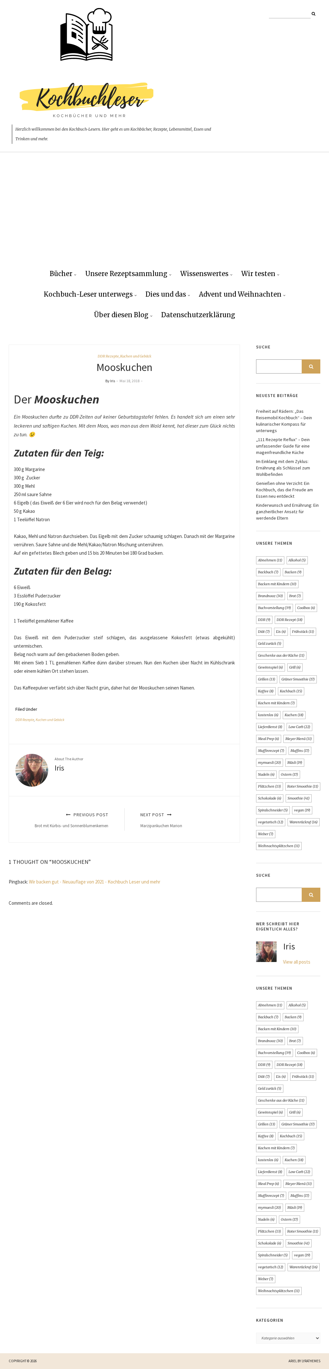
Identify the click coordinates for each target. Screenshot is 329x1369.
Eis (281, 631)
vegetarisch (270, 822)
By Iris (110, 380)
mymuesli (269, 762)
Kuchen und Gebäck (135, 356)
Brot (295, 596)
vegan (302, 810)
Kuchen (294, 715)
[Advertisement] (164, 216)
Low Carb (299, 727)
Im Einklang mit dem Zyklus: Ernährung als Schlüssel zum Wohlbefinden (283, 467)
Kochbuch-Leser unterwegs (88, 294)
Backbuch (268, 572)
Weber (265, 834)
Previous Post (71, 820)
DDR (264, 619)
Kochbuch (291, 691)
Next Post (161, 820)
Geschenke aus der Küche (281, 655)
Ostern (289, 774)
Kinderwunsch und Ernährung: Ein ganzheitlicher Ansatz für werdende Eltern (287, 511)
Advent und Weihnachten (240, 294)
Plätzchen (269, 786)
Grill (295, 667)
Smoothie (299, 798)
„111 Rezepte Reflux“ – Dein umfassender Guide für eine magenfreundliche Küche (283, 446)
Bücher (61, 274)
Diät (264, 631)
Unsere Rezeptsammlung (126, 274)
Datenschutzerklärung (198, 315)
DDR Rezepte (108, 356)
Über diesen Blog (121, 315)
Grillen (266, 679)
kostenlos (268, 715)
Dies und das (166, 294)
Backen (293, 572)
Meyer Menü (298, 738)
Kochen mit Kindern (276, 703)
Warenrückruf (303, 822)
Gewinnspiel (270, 667)
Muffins (299, 750)
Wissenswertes (204, 274)
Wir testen (258, 274)
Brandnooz (270, 596)
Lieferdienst (270, 727)
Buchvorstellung (274, 608)
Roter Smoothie (302, 786)
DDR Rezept (290, 619)
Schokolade (269, 798)
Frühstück (303, 631)
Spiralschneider (273, 810)
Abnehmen (270, 560)
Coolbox (306, 608)
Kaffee (266, 691)
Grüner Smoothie (298, 679)
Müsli (294, 762)
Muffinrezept (271, 750)
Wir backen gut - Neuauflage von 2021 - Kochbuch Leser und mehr (94, 882)
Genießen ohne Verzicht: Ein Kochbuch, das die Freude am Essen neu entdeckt (284, 489)
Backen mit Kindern (277, 584)
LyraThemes (311, 1361)
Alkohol (297, 560)
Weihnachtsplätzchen (279, 846)
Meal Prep (268, 738)
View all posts (296, 962)
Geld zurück (269, 643)
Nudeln (266, 774)
